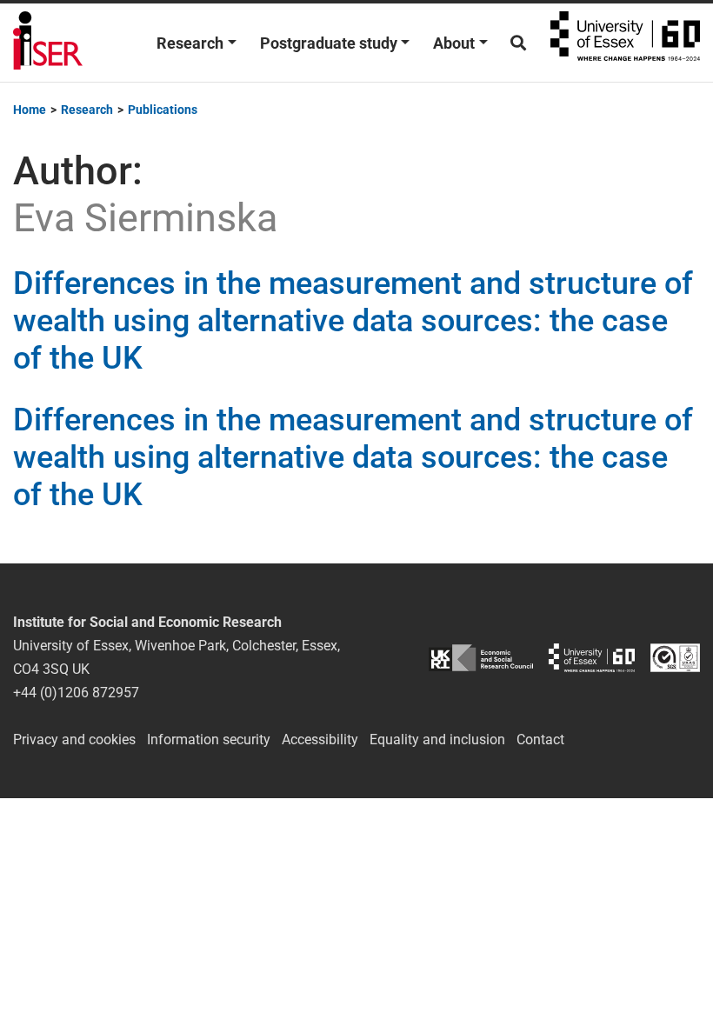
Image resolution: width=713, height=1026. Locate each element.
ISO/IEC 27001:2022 (675, 657)
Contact (540, 739)
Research (190, 43)
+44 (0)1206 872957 (76, 692)
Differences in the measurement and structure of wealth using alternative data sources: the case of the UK (353, 320)
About (454, 43)
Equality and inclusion (437, 739)
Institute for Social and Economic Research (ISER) (48, 42)
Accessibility (320, 739)
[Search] (518, 43)
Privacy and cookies (74, 739)
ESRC (481, 657)
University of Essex (625, 42)
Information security (208, 739)
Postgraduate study (328, 43)
